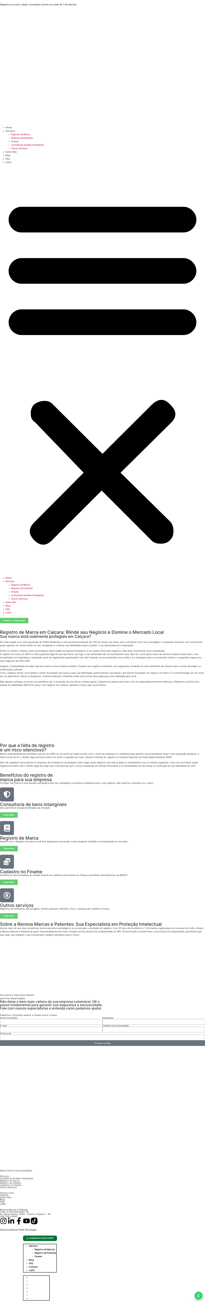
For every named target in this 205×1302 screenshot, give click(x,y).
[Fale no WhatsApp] (198, 1295)
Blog (8, 155)
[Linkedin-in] (11, 1220)
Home (9, 127)
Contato (33, 1267)
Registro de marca (9, 1180)
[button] (102, 370)
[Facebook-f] (18, 1220)
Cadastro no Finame (10, 1185)
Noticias (33, 1291)
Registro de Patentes (22, 138)
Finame (15, 141)
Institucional (35, 1288)
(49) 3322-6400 (8, 1216)
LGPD (8, 162)
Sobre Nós (11, 152)
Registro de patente (39, 1298)
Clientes (4, 1195)
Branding (33, 1281)
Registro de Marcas (45, 1249)
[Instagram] (3, 1220)
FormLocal (5, 1033)
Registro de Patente (10, 1182)
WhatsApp (107, 1018)
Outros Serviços (19, 148)
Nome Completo (8, 1018)
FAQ (8, 159)
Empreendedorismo (39, 1284)
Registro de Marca (20, 134)
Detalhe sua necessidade (115, 1026)
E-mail (3, 1026)
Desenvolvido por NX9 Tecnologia (18, 1229)
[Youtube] (26, 1220)
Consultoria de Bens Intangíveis (27, 145)
